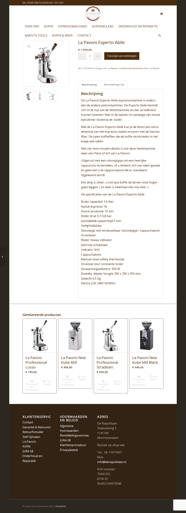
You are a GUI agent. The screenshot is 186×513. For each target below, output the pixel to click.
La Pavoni (113, 68)
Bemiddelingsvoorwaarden (78, 435)
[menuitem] (32, 26)
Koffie (27, 446)
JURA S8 (28, 451)
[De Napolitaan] (93, 13)
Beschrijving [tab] (89, 84)
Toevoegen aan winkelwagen (122, 55)
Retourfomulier (33, 432)
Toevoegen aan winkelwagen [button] (32, 387)
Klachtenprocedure (73, 445)
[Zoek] (158, 35)
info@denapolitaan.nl (111, 462)
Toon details (46, 382)
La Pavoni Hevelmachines (131, 68)
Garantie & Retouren (37, 427)
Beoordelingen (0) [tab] (114, 84)
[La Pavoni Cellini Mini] (3, 256)
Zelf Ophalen (31, 437)
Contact (28, 422)
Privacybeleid (69, 450)
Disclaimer (61, 506)
